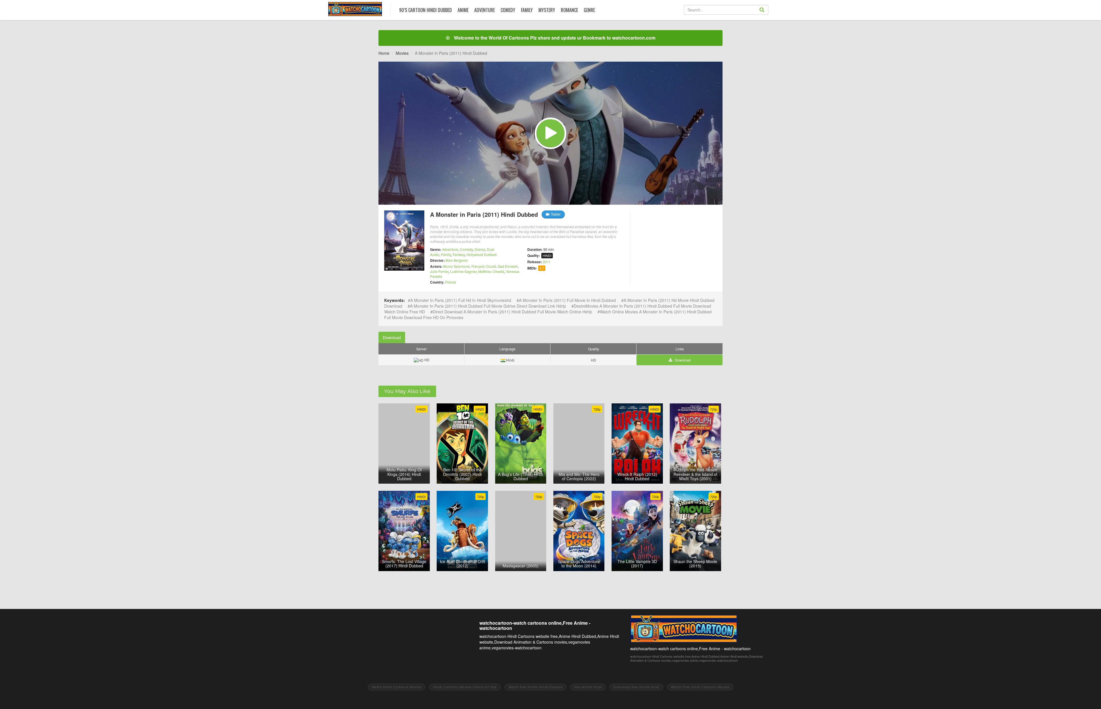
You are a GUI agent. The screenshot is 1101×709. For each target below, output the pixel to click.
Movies (402, 53)
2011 (547, 261)
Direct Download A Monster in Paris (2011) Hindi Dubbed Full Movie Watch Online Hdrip (512, 312)
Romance (569, 10)
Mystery (546, 10)
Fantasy (459, 254)
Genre (589, 10)
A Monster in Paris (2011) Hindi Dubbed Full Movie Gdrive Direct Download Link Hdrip (488, 306)
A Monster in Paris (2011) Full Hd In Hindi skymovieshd (460, 300)
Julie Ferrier (439, 271)
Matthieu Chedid (491, 271)
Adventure (484, 10)
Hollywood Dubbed (481, 254)
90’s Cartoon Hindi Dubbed (425, 10)
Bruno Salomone (456, 266)
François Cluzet (483, 266)
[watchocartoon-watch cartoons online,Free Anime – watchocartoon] (355, 9)
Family (527, 10)
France (450, 282)
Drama (480, 249)
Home (383, 53)
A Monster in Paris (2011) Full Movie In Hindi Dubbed (567, 300)
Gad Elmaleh (507, 266)
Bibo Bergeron (457, 260)
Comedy (508, 10)
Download (392, 337)
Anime (463, 10)
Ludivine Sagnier (463, 271)
